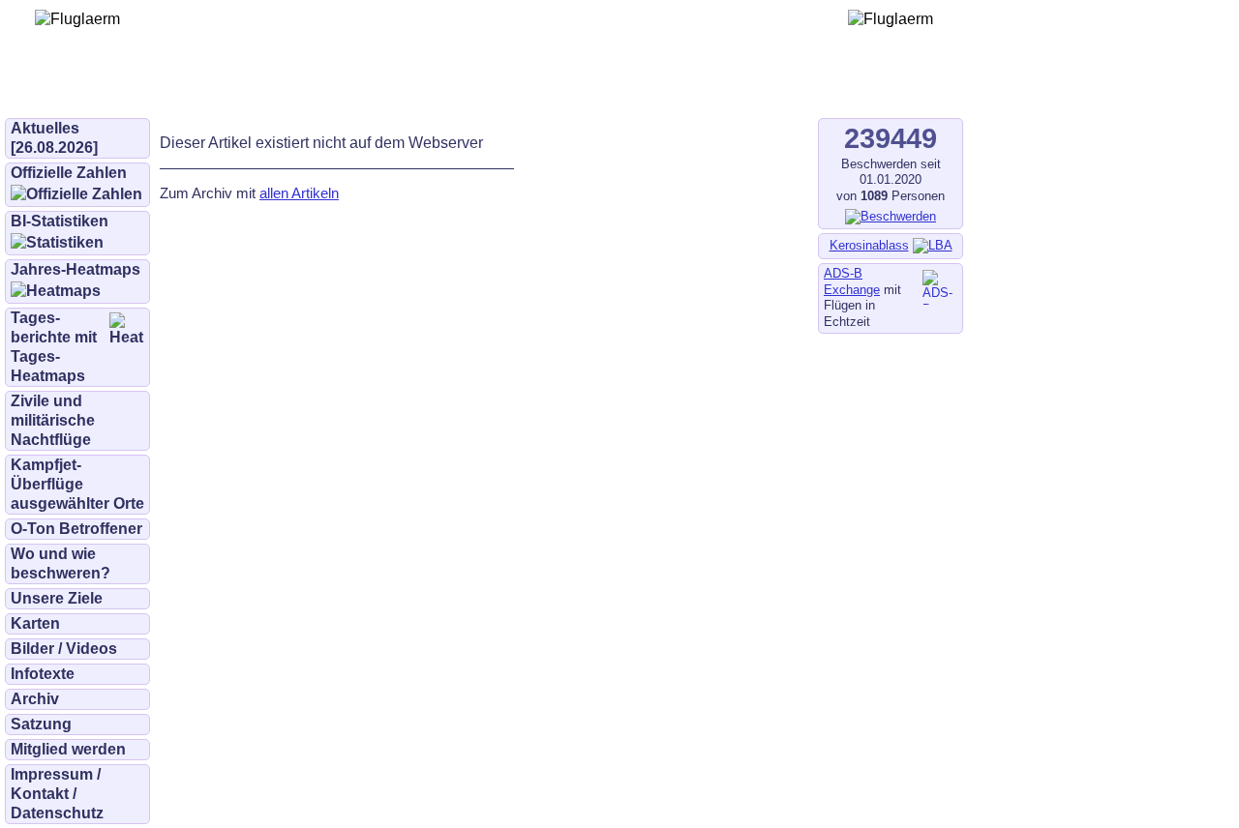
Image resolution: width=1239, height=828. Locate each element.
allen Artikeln (299, 193)
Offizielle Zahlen (69, 172)
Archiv (35, 699)
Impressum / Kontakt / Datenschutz (57, 793)
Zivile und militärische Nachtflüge (53, 420)
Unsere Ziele (57, 598)
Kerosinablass (869, 245)
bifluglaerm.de (275, 89)
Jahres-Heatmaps (75, 269)
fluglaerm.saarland (677, 89)
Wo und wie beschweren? (60, 563)
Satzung (41, 724)
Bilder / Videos (64, 648)
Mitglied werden (68, 749)
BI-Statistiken (59, 221)
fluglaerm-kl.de (528, 89)
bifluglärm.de (400, 89)
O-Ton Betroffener (76, 528)
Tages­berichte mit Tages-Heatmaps (54, 347)
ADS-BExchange (852, 281)
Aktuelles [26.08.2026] (54, 138)
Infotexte (43, 673)
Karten (35, 623)
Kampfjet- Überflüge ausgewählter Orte (77, 484)
